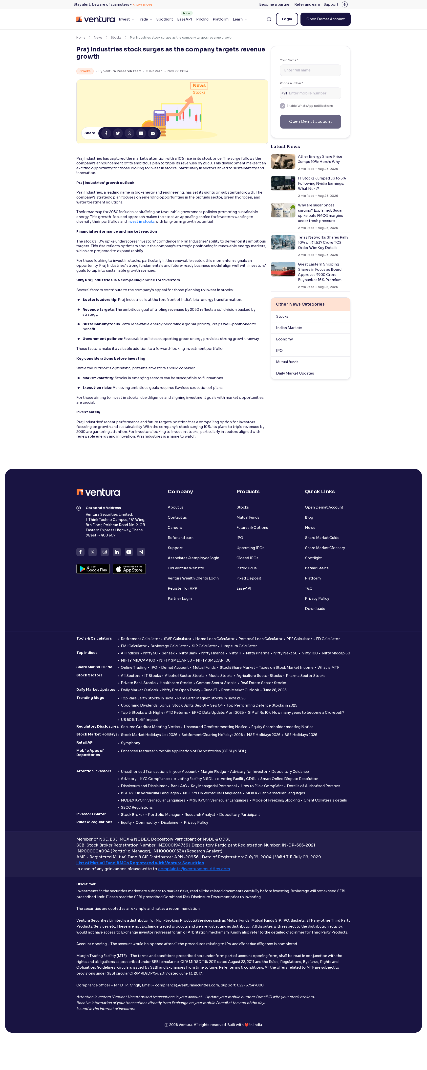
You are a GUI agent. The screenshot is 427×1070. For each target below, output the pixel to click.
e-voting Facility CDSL (236, 779)
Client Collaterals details (325, 800)
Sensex (168, 653)
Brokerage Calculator (169, 646)
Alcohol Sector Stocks (185, 675)
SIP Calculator (204, 646)
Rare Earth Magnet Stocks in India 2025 (211, 698)
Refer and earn (307, 4)
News (98, 37)
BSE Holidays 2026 (300, 735)
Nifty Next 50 (285, 653)
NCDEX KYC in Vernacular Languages (153, 800)
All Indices (130, 653)
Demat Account (175, 667)
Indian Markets (289, 328)
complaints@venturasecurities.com (194, 868)
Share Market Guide (322, 537)
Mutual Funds (247, 517)
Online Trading (134, 667)
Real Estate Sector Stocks (263, 683)
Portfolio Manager (164, 814)
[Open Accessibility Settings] (345, 4)
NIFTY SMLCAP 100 (213, 660)
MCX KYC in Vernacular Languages (275, 793)
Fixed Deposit (248, 578)
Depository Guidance (290, 771)
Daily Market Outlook (139, 690)
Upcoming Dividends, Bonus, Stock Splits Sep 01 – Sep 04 (172, 705)
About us (176, 507)
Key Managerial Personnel (214, 786)
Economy (284, 339)
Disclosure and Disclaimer (144, 786)
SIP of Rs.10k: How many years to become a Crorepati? (296, 712)
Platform (221, 19)
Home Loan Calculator (215, 639)
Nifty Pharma (257, 653)
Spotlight (164, 19)
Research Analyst (200, 814)
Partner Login (180, 598)
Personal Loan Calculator (260, 639)
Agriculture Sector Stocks (259, 675)
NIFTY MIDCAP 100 (138, 660)
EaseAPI (184, 19)
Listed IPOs (246, 568)
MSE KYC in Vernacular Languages (218, 800)
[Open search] (269, 19)
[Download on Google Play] (93, 569)
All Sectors (130, 675)
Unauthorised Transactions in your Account (159, 771)
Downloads (315, 608)
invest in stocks (141, 221)
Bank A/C (179, 786)
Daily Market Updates (295, 373)
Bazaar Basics (317, 568)
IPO (279, 350)
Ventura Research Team (122, 71)
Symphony (130, 743)
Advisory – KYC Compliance (145, 779)
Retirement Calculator (140, 639)
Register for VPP (182, 588)
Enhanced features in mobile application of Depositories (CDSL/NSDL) (183, 751)
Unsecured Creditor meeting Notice (215, 727)
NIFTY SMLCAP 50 (175, 660)
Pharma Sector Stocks (305, 675)
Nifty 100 (309, 653)
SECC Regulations (137, 807)
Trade (143, 19)
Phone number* (291, 83)
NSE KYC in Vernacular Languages (212, 793)
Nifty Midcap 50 (336, 653)
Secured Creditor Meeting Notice (150, 727)
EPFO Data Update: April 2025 (218, 712)
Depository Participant (239, 814)
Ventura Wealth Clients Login (193, 578)
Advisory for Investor (248, 771)
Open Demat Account (325, 19)
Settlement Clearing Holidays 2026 (212, 735)
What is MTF (328, 667)
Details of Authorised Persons (313, 786)
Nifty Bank (188, 653)
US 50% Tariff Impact (139, 719)
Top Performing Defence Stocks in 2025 (262, 705)
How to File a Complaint (262, 786)
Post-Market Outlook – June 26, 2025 (254, 690)
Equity (126, 822)
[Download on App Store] (129, 569)
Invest (124, 19)
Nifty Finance (213, 653)
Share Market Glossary (325, 548)
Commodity (146, 822)
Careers (175, 527)
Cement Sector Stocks (216, 683)
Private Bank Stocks (138, 683)
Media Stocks (221, 675)
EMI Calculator (134, 646)
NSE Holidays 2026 (263, 735)
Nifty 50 (150, 653)
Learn (238, 19)
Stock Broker (132, 814)
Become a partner (275, 4)
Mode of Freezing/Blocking (276, 800)
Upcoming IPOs (250, 548)
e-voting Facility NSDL (193, 779)
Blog (309, 517)
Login (287, 19)
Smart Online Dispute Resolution (289, 779)
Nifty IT (235, 653)
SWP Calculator (177, 639)
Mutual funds (287, 362)
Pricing (202, 19)
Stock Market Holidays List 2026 (149, 735)
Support (330, 4)
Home (80, 37)
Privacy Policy (317, 598)
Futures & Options (252, 527)
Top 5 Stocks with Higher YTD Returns (154, 712)
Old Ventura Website (186, 568)
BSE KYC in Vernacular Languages (150, 793)
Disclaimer (170, 822)
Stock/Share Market (237, 667)
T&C (308, 588)
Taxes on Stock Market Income (286, 667)
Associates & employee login (193, 558)
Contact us (177, 517)
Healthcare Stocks (176, 683)
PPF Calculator (299, 639)
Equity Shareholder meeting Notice (282, 727)
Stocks (116, 37)
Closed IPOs (247, 558)
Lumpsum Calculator (239, 646)
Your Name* (289, 60)
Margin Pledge (213, 771)
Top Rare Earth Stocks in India (147, 698)
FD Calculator (328, 639)
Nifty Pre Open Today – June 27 (189, 690)
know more (142, 4)
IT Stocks (152, 675)
